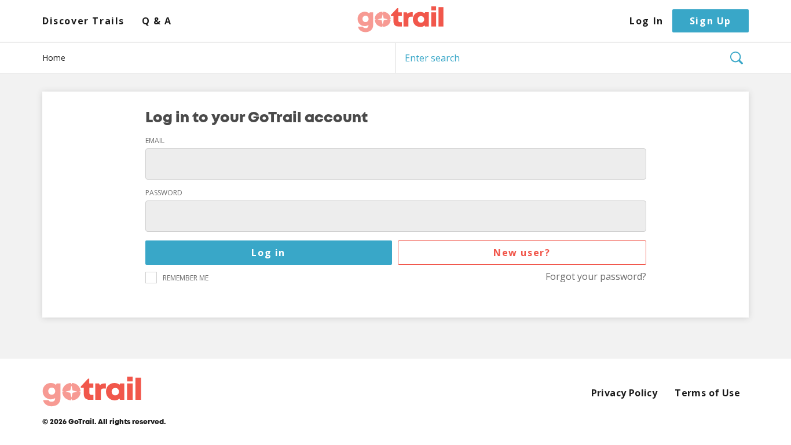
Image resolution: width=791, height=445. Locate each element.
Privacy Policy (624, 393)
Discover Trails (83, 21)
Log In (646, 21)
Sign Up (710, 20)
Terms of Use (707, 393)
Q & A (157, 21)
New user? (521, 252)
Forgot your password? (595, 277)
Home (53, 57)
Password (163, 193)
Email (154, 140)
